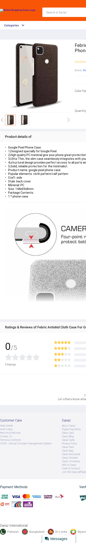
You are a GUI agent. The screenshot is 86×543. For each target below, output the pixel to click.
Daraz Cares (68, 440)
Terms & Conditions (10, 440)
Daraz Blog (68, 436)
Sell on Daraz (69, 464)
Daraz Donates (70, 457)
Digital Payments (71, 429)
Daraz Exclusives (71, 454)
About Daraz (68, 425)
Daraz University (71, 461)
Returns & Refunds (10, 432)
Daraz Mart (68, 447)
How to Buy (6, 429)
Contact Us (6, 436)
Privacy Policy (69, 443)
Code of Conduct (71, 468)
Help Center (6, 425)
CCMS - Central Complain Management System (26, 443)
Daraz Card (68, 432)
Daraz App (67, 450)
